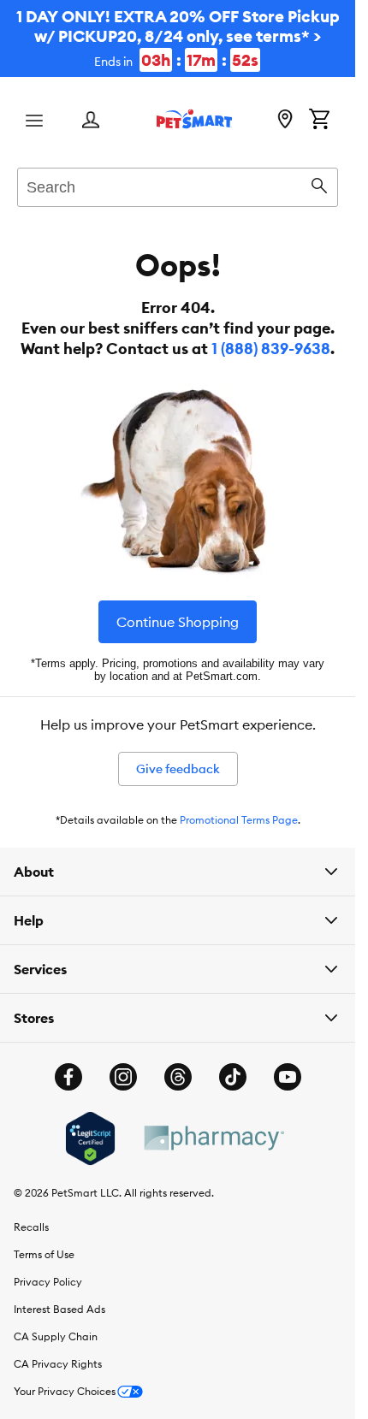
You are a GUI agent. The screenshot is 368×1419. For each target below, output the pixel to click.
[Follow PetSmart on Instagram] (123, 1077)
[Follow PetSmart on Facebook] (68, 1077)
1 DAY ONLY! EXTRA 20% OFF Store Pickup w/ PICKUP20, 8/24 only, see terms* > (178, 38)
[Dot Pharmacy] (213, 1138)
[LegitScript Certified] (90, 1138)
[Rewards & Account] (90, 121)
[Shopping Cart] (319, 121)
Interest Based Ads (59, 1309)
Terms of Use (44, 1254)
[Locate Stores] (285, 120)
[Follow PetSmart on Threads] (178, 1077)
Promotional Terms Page (239, 819)
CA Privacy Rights (58, 1363)
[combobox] (177, 185)
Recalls (31, 1227)
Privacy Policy (48, 1281)
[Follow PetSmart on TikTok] (232, 1077)
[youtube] (287, 1077)
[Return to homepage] (194, 119)
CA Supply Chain (56, 1336)
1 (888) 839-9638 (270, 348)
